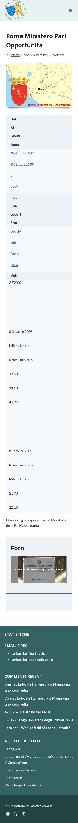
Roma (15, 253)
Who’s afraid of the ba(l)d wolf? (45, 728)
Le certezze (13, 778)
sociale (16, 231)
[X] (15, 813)
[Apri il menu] (69, 10)
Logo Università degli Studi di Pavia (46, 720)
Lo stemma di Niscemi (20, 770)
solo (14, 242)
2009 (14, 186)
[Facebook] (8, 813)
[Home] (7, 55)
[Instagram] (23, 813)
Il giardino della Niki (35, 712)
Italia (14, 265)
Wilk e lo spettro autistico (23, 785)
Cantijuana (12, 749)
